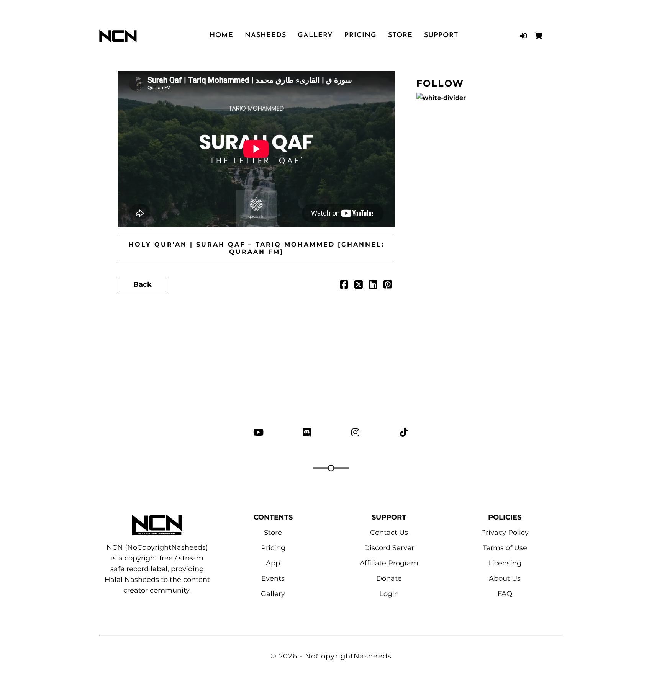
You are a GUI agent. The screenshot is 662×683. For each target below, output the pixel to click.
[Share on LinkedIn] (373, 285)
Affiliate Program (389, 563)
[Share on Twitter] (358, 285)
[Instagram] (355, 432)
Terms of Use (505, 548)
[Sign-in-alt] (523, 35)
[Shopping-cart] (538, 35)
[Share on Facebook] (344, 285)
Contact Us (389, 532)
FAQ (505, 594)
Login (389, 594)
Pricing (360, 35)
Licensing (504, 563)
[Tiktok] (404, 432)
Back (142, 284)
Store (400, 35)
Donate (389, 578)
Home (221, 35)
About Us (505, 578)
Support (441, 35)
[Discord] (307, 432)
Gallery (315, 35)
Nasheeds (265, 35)
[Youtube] (258, 432)
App (273, 563)
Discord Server (389, 548)
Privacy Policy (505, 532)
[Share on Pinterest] (387, 285)
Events (273, 578)
